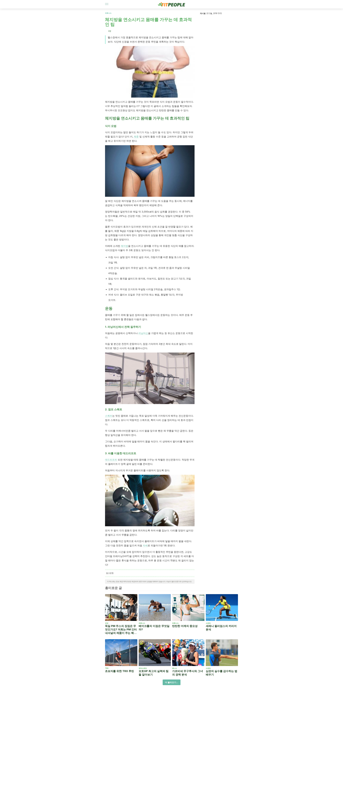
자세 (145, 545)
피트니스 (108, 13)
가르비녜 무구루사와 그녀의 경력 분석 (187, 672)
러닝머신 (143, 333)
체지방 (124, 246)
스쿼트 (108, 415)
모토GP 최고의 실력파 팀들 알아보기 (154, 672)
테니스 (174, 668)
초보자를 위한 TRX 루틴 (119, 671)
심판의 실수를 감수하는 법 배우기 (221, 672)
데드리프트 (111, 459)
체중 (136, 136)
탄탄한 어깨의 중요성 (185, 626)
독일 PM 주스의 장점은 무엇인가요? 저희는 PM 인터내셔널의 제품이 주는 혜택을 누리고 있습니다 (121, 629)
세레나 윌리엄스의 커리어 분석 (221, 627)
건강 (106, 623)
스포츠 (208, 623)
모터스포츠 (143, 668)
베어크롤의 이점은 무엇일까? (154, 627)
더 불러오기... (171, 682)
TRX (107, 668)
